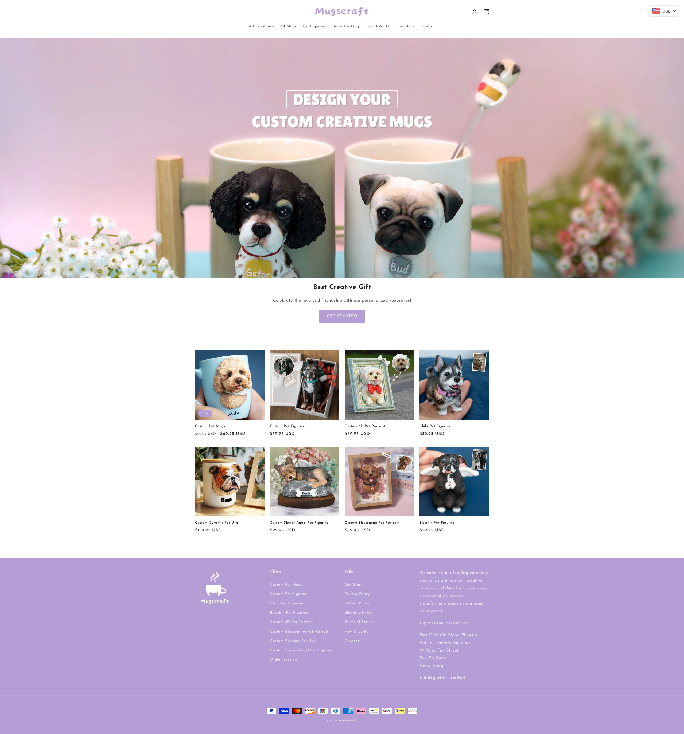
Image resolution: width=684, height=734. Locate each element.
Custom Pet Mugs (210, 426)
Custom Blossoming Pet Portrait (372, 523)
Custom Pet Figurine (287, 426)
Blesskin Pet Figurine (437, 523)
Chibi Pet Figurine (435, 426)
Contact (352, 641)
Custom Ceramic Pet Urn (216, 523)
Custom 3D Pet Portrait (365, 426)
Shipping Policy (359, 613)
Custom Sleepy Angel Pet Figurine (299, 523)
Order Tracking (283, 660)
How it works (356, 632)
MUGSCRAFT (348, 720)
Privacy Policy (357, 594)
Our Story (354, 585)
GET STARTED (342, 316)
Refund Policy (357, 603)
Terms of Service (360, 622)
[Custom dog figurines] (342, 274)
